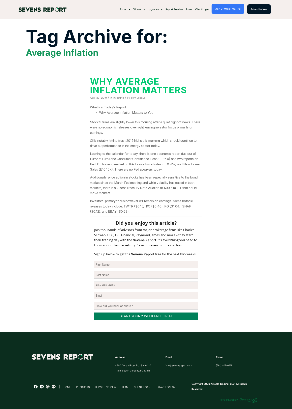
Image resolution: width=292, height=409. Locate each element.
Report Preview (174, 9)
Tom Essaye (138, 97)
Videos (137, 9)
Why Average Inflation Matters (138, 85)
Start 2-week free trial (228, 8)
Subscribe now (259, 9)
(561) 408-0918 (224, 365)
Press (189, 9)
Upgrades (153, 9)
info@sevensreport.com (178, 365)
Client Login (202, 9)
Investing (118, 97)
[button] (125, 9)
